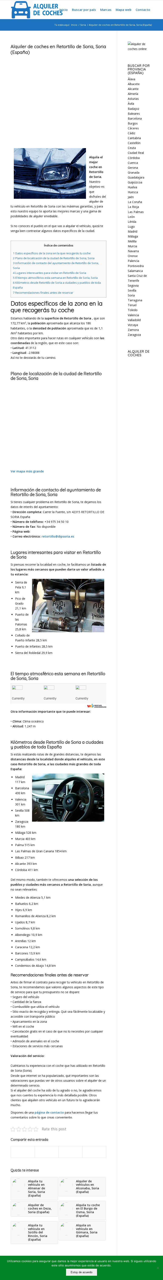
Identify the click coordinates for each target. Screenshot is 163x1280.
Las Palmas (136, 212)
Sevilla (132, 290)
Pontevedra (136, 266)
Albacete (134, 84)
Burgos (133, 123)
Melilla (132, 241)
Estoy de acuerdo (81, 1272)
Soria (83, 24)
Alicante (133, 89)
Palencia (133, 261)
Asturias (133, 99)
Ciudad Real (136, 153)
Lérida (132, 222)
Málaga (133, 236)
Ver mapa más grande (27, 471)
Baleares (134, 114)
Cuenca (133, 163)
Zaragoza (134, 335)
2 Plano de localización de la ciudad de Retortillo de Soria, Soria (53, 258)
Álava (131, 79)
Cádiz (131, 133)
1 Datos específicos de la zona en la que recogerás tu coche (52, 253)
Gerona (133, 168)
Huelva (132, 187)
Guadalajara (136, 177)
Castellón (134, 143)
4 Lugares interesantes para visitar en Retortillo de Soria (49, 273)
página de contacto (49, 1112)
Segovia (133, 285)
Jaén (131, 197)
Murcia (132, 246)
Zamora (133, 330)
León (131, 217)
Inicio (74, 24)
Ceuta (132, 148)
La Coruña (135, 202)
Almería (133, 94)
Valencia (133, 315)
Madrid (132, 231)
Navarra (133, 251)
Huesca (133, 192)
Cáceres (133, 128)
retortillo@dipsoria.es (58, 536)
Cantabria (134, 138)
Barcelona (135, 118)
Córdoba (134, 158)
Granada (133, 172)
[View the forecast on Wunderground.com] (96, 706)
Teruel (132, 305)
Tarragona (135, 300)
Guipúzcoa (135, 182)
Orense (133, 256)
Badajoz (133, 109)
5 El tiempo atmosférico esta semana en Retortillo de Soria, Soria (55, 278)
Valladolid (134, 320)
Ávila (131, 104)
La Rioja (133, 207)
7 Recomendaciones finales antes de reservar (43, 293)
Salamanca (135, 271)
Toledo (133, 310)
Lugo (131, 227)
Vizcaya (133, 325)
